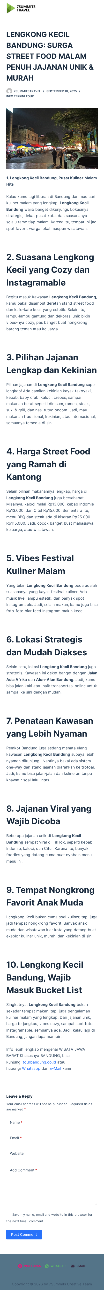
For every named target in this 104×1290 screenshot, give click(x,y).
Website (17, 1153)
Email (16, 1138)
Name (16, 1122)
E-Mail (55, 1068)
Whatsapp (31, 1068)
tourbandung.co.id (39, 1062)
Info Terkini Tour (20, 96)
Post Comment (24, 1234)
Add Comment (23, 1170)
